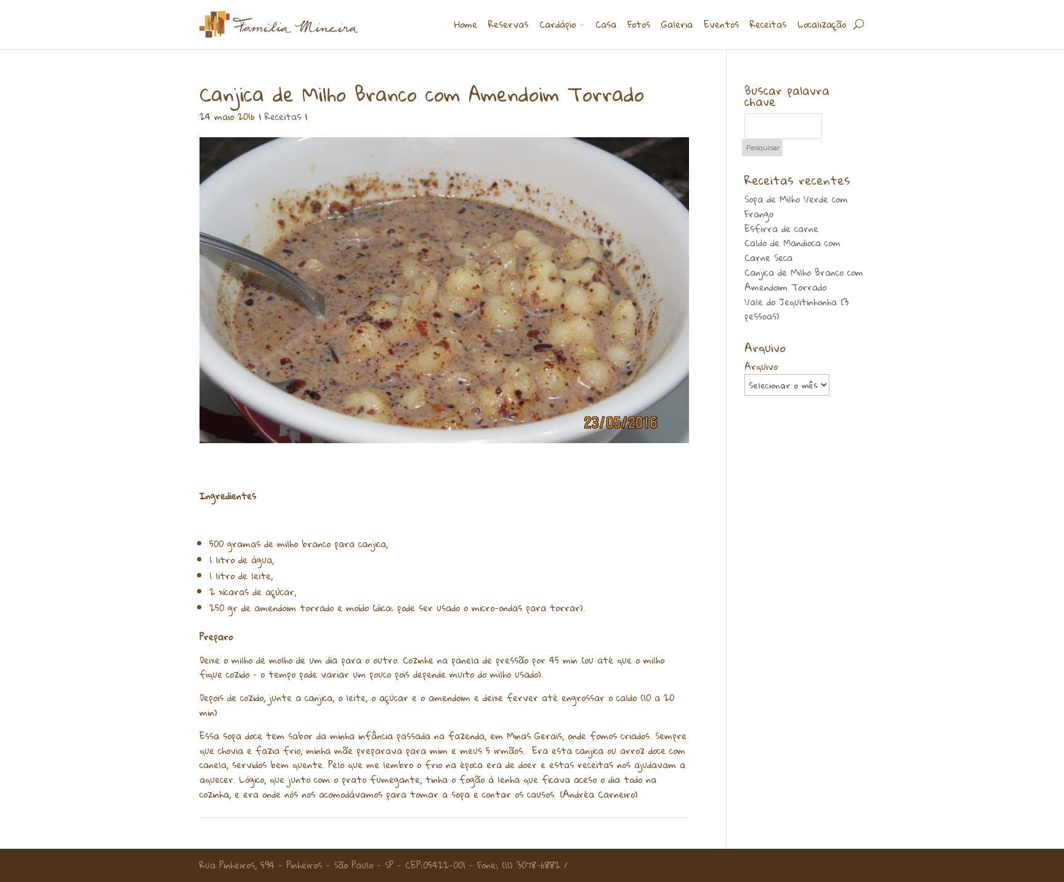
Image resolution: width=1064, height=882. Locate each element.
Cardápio (557, 25)
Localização (821, 25)
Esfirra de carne (781, 228)
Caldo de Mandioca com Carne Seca (792, 250)
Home (465, 25)
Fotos (638, 25)
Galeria (677, 25)
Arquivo (761, 366)
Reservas (508, 25)
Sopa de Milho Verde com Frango (796, 206)
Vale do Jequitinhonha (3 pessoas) (796, 309)
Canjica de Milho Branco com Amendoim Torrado (803, 279)
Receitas (768, 25)
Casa (605, 25)
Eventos (721, 25)
